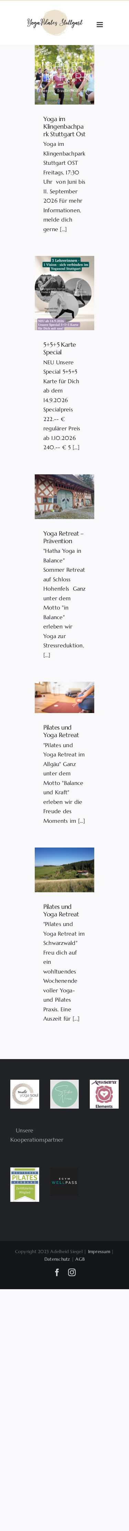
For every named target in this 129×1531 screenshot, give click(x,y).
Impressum (99, 1251)
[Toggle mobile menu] (100, 24)
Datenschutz (57, 1259)
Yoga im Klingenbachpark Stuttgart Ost (64, 126)
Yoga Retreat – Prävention (63, 537)
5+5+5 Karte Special (59, 348)
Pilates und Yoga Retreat (61, 731)
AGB (80, 1259)
